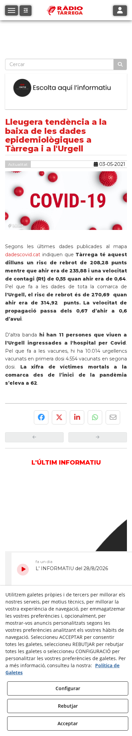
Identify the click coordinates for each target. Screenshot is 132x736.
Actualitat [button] (18, 164)
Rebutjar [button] (68, 706)
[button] (25, 10)
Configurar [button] (68, 688)
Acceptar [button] (68, 723)
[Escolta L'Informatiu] (66, 88)
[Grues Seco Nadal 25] (66, 30)
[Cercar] (120, 64)
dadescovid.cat (22, 255)
